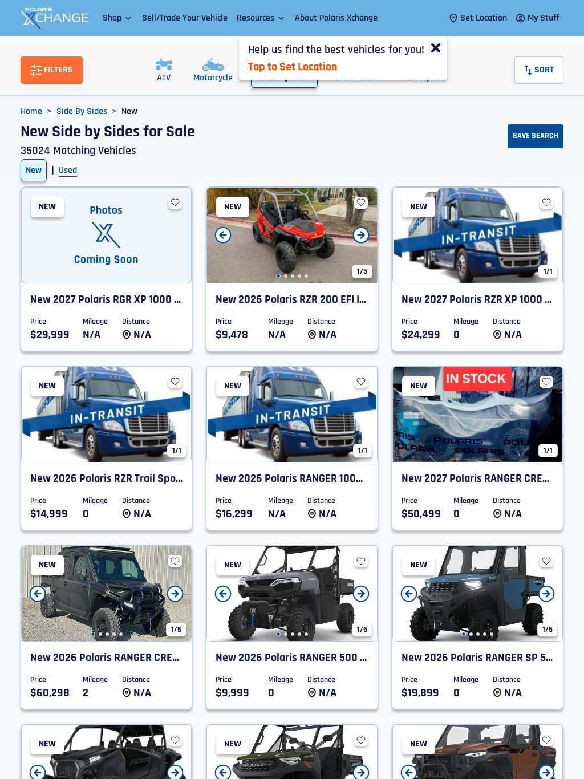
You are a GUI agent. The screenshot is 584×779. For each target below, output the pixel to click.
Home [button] (31, 111)
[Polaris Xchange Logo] (55, 18)
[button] (117, 18)
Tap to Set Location (292, 66)
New (34, 170)
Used (68, 170)
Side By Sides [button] (81, 111)
